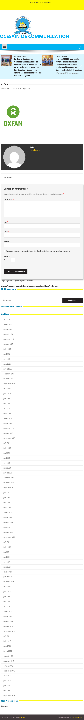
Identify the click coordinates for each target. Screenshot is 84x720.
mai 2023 (7, 458)
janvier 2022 (8, 517)
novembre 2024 (9, 379)
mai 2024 (7, 404)
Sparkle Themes (77, 717)
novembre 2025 (9, 339)
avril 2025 (7, 359)
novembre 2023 (9, 428)
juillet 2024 (7, 394)
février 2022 (8, 512)
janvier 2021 (8, 577)
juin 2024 (7, 399)
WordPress (22, 717)
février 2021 (8, 572)
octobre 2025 (8, 344)
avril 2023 (7, 463)
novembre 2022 (9, 483)
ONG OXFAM (8, 177)
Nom (6, 222)
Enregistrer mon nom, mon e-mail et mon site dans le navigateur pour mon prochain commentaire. (39, 251)
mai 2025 (7, 354)
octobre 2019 (8, 626)
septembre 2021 (9, 537)
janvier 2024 (8, 423)
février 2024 (8, 418)
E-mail (6, 232)
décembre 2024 (9, 374)
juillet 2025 (7, 349)
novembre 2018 (9, 661)
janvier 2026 (8, 329)
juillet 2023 (7, 448)
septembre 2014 (9, 696)
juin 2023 (7, 453)
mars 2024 (7, 413)
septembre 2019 (9, 631)
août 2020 (7, 587)
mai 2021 (7, 557)
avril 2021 (7, 562)
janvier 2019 (8, 651)
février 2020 (8, 611)
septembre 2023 (9, 438)
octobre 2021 (8, 532)
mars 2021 (7, 567)
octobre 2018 (8, 666)
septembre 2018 (9, 671)
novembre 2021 (9, 527)
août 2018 (7, 676)
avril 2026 (7, 319)
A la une (16, 56)
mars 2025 (7, 364)
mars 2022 (7, 507)
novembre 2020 (9, 582)
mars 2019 (7, 646)
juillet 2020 (7, 592)
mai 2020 (7, 602)
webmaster (34, 73)
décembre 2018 (9, 656)
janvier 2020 (8, 616)
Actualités (23, 56)
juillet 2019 (7, 641)
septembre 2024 (9, 384)
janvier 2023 (8, 473)
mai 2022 (7, 503)
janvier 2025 (8, 369)
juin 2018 (7, 686)
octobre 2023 (8, 433)
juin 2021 (7, 552)
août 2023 (7, 443)
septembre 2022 (9, 488)
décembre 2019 (9, 621)
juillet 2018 (7, 681)
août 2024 (7, 389)
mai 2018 (7, 691)
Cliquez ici (4, 706)
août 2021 (7, 542)
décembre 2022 (9, 478)
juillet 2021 (7, 547)
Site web (7, 241)
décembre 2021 (9, 522)
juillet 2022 (7, 493)
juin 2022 (7, 498)
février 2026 (8, 324)
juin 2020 (7, 597)
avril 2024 (7, 408)
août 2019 (7, 636)
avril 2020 (7, 606)
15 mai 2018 (16, 89)
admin (27, 89)
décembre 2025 (9, 334)
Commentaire (9, 199)
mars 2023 (7, 468)
